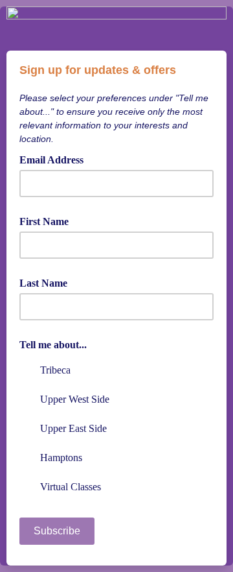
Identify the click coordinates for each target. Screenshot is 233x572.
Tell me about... (53, 344)
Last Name (43, 283)
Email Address (56, 159)
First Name (44, 221)
